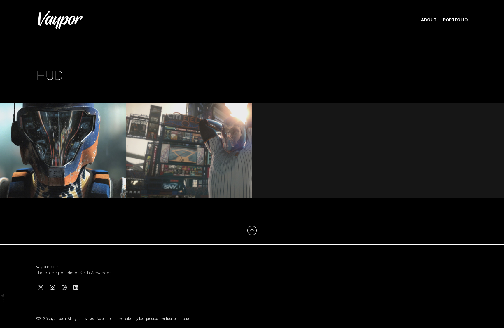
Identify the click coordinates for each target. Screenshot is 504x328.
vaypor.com (47, 266)
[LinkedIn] (75, 287)
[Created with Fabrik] (2, 299)
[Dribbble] (64, 287)
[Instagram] (52, 287)
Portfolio (455, 19)
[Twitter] (41, 287)
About (429, 19)
